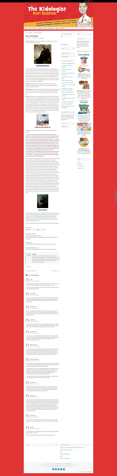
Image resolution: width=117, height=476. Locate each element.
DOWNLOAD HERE (40, 216)
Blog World (30, 32)
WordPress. (90, 471)
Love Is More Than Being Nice (68, 101)
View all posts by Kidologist (38, 262)
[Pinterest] (90, 1)
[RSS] (92, 1)
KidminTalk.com (82, 90)
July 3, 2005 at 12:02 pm (34, 346)
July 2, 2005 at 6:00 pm (34, 308)
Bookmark (29, 266)
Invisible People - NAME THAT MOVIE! (33, 235)
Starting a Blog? (29, 242)
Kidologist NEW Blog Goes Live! (32, 247)
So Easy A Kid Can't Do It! (65, 458)
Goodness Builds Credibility (67, 80)
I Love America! (55, 270)
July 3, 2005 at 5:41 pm (34, 383)
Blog (61, 452)
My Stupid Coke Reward (65, 454)
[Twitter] (87, 1)
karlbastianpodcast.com (84, 100)
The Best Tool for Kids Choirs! (68, 92)
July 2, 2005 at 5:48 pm (34, 281)
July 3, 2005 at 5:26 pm (34, 360)
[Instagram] (88, 1)
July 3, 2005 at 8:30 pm (34, 397)
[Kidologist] (85, 1)
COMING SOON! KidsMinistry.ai (68, 63)
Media (61, 456)
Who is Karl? (57, 466)
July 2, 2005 (35, 38)
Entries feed (79, 164)
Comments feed (80, 166)
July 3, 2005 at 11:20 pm (34, 428)
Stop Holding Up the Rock (67, 104)
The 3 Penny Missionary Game (66, 449)
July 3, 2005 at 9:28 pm (34, 417)
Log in (78, 161)
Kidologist (29, 38)
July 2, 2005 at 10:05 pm (34, 333)
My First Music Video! (31, 270)
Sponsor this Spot (64, 44)
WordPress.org (80, 168)
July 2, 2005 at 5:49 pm (34, 295)
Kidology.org (70, 115)
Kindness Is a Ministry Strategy (68, 82)
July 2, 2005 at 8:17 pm (34, 321)
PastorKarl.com (80, 115)
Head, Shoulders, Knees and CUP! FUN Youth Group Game (72, 447)
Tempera (85, 471)
